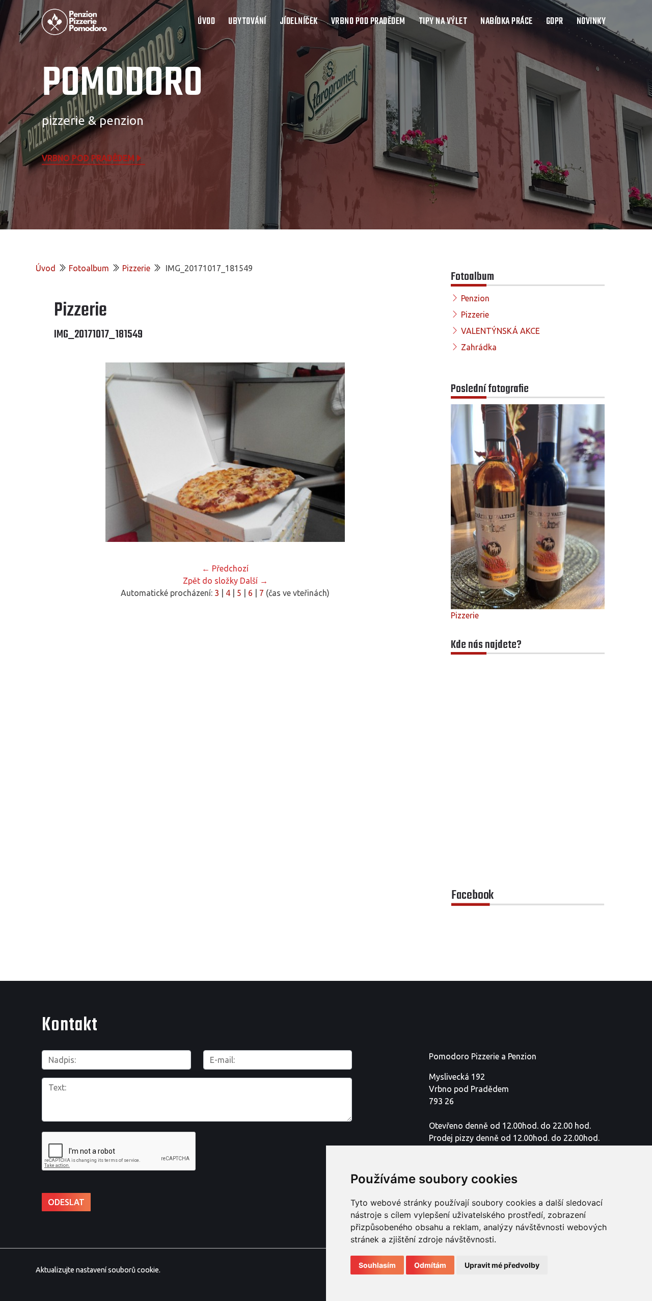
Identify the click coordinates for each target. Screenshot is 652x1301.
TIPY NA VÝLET (443, 22)
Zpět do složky (210, 580)
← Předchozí (225, 568)
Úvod (206, 22)
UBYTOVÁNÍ (247, 22)
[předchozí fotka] (70, 452)
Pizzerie (136, 268)
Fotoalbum (89, 268)
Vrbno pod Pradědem (88, 157)
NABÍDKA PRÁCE (506, 22)
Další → (254, 580)
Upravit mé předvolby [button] (502, 1265)
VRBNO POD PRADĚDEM (368, 22)
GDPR (554, 22)
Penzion (475, 298)
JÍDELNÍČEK (299, 22)
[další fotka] (379, 452)
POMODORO (122, 84)
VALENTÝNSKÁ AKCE (500, 330)
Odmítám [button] (430, 1265)
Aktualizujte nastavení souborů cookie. (98, 1270)
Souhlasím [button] (377, 1265)
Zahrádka (479, 347)
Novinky (591, 22)
